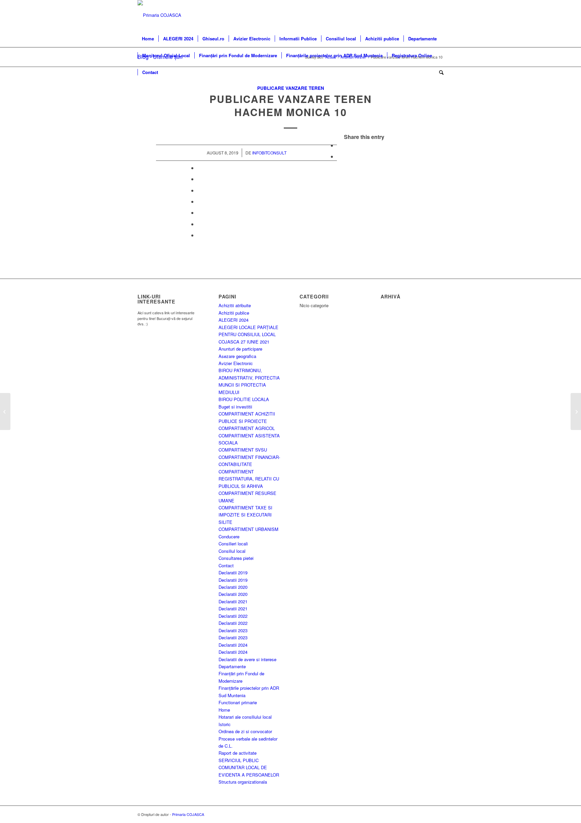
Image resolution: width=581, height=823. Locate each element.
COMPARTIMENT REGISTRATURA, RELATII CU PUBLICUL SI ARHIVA (249, 478)
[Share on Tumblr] (199, 201)
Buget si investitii (235, 406)
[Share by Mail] (199, 235)
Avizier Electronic (236, 363)
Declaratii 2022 (233, 616)
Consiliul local (232, 551)
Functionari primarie (238, 702)
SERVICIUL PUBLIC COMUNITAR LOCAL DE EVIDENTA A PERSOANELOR (249, 767)
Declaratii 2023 (233, 630)
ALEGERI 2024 (233, 320)
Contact (226, 565)
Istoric (225, 724)
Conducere (229, 536)
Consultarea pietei (236, 558)
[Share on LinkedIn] (199, 190)
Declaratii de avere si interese (247, 659)
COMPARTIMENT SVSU (243, 449)
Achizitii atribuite (235, 305)
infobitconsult (269, 152)
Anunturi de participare (240, 349)
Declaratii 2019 (233, 572)
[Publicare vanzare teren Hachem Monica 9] (5, 411)
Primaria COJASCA (188, 814)
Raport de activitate (238, 753)
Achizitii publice (234, 313)
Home (224, 710)
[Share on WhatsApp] (199, 167)
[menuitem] (148, 38)
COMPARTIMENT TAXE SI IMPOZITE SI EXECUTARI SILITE (245, 514)
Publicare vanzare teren (290, 88)
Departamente (232, 666)
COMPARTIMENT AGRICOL (247, 428)
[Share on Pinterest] (199, 178)
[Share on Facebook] (339, 145)
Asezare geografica (237, 356)
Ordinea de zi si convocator (245, 731)
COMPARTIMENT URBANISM (248, 529)
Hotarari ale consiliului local (245, 717)
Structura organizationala (243, 782)
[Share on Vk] (199, 212)
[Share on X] (339, 156)
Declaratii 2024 (233, 645)
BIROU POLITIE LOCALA (244, 399)
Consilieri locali (233, 543)
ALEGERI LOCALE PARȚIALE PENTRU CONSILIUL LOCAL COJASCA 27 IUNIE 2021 (248, 334)
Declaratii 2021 (233, 601)
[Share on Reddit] (199, 223)
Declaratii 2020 (233, 587)
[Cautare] (439, 72)
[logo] (159, 15)
